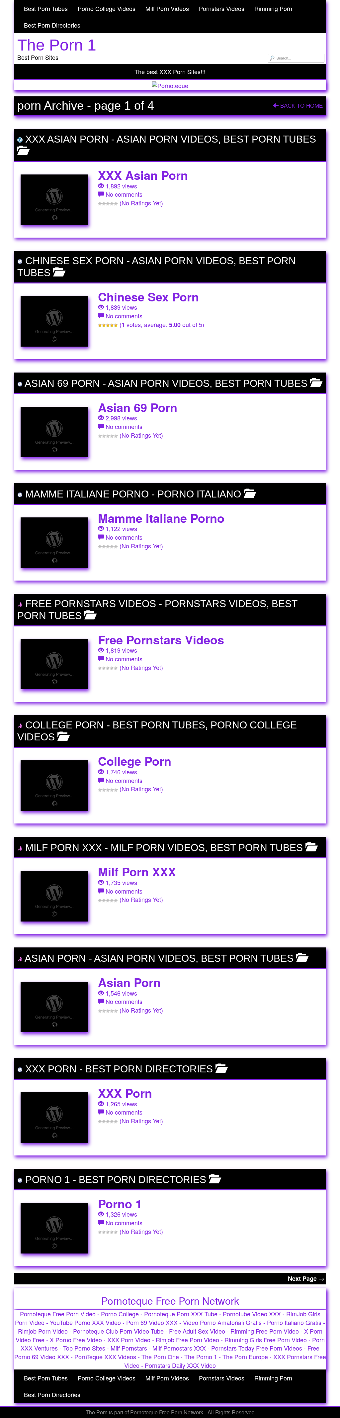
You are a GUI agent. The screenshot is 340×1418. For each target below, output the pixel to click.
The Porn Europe (245, 1356)
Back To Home (301, 106)
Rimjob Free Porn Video (187, 1339)
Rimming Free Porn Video (264, 1331)
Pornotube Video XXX (252, 1313)
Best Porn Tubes (46, 8)
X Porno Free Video (76, 1339)
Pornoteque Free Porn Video (58, 1313)
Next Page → (306, 1278)
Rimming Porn (273, 8)
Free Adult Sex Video (197, 1331)
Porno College (120, 1313)
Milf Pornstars (129, 1348)
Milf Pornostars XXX (179, 1348)
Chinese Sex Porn (74, 260)
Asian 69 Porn (62, 383)
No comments (124, 194)
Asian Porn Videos (167, 139)
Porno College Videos (106, 8)
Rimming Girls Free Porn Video (265, 1339)
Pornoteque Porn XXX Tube (180, 1313)
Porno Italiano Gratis (294, 1322)
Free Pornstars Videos (90, 603)
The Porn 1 (56, 45)
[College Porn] (54, 785)
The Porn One (160, 1356)
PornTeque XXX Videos (105, 1356)
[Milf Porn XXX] (54, 896)
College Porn (64, 724)
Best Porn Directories (52, 25)
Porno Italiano (199, 494)
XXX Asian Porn (67, 139)
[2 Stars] (104, 204)
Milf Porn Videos (167, 8)
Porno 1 (47, 1179)
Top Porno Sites (84, 1348)
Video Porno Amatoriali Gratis (222, 1322)
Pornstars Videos (221, 8)
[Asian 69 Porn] (54, 432)
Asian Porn (55, 958)
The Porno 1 (200, 1356)
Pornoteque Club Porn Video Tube (118, 1331)
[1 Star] (100, 204)
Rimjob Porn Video (43, 1331)
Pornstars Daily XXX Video (180, 1365)
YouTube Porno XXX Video (85, 1322)
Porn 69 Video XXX (152, 1322)
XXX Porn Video (128, 1339)
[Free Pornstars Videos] (54, 664)
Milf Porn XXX (63, 847)
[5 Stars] (116, 204)
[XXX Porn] (54, 1117)
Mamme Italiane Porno (87, 494)
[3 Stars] (108, 204)
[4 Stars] (112, 204)
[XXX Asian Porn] (54, 199)
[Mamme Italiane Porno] (54, 542)
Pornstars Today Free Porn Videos (256, 1348)
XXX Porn (51, 1068)
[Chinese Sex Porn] (54, 321)
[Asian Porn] (54, 1007)
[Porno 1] (54, 1228)
